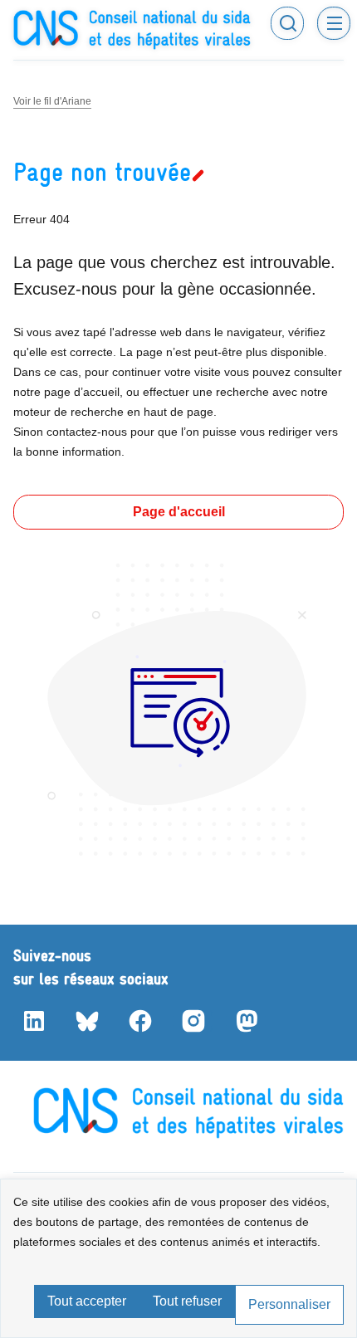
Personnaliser (289, 1304)
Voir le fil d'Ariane (52, 101)
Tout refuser (187, 1301)
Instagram (193, 1021)
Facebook (139, 1021)
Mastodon (246, 1021)
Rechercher (287, 23)
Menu (333, 23)
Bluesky (86, 1021)
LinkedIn (33, 1021)
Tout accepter (86, 1301)
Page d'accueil (179, 512)
